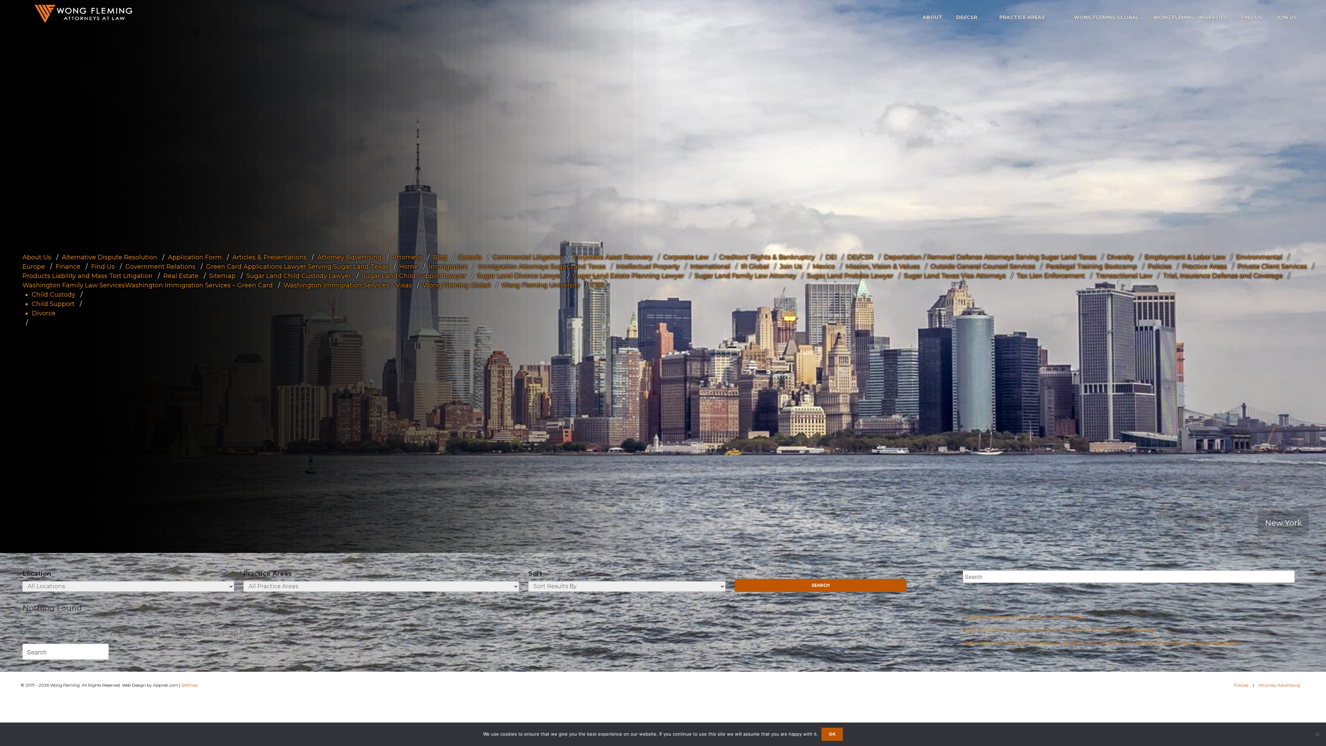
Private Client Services (1272, 266)
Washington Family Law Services (73, 285)
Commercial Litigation (527, 257)
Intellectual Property (648, 266)
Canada (470, 257)
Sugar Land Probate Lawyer (850, 276)
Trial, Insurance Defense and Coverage (1223, 276)
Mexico (824, 266)
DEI (831, 257)
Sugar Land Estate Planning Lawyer (628, 276)
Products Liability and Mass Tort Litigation (87, 276)
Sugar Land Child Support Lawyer (414, 276)
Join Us (1286, 17)
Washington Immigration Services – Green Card (199, 285)
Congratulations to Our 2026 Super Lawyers (1024, 617)
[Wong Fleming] (82, 13)
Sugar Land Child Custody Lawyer (298, 276)
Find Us (1251, 17)
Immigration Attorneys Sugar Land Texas (542, 266)
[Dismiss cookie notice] (1317, 734)
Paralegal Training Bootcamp (1091, 266)
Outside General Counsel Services (983, 266)
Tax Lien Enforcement (1051, 276)
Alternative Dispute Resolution (109, 257)
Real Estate (181, 276)
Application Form (195, 257)
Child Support (53, 304)
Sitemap (222, 276)
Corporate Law (686, 257)
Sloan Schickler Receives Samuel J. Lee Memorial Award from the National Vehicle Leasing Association (1102, 643)
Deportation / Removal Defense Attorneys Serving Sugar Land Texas (990, 257)
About (932, 17)
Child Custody (53, 294)
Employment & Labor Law (1185, 257)
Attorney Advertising (349, 257)
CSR (597, 285)
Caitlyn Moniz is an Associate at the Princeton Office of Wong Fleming (1058, 630)
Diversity (1120, 257)
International (710, 266)
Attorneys (407, 257)
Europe (33, 266)
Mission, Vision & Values (883, 266)
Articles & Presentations (269, 257)
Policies (1160, 266)
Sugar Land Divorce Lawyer (519, 276)
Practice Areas (1022, 17)
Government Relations (160, 266)
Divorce (44, 313)
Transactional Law (1124, 276)
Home (408, 266)
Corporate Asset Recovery (613, 257)
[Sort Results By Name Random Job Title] (627, 586)
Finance (68, 266)
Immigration (448, 266)
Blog (440, 257)
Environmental (1259, 257)
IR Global (755, 266)
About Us (36, 257)
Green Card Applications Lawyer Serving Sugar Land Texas (297, 266)
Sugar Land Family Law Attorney (745, 276)
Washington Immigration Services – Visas (348, 285)
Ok (832, 734)
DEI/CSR (966, 17)
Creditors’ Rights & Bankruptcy (767, 257)
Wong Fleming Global (1106, 17)
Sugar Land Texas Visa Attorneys (955, 276)
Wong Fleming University (1190, 17)
